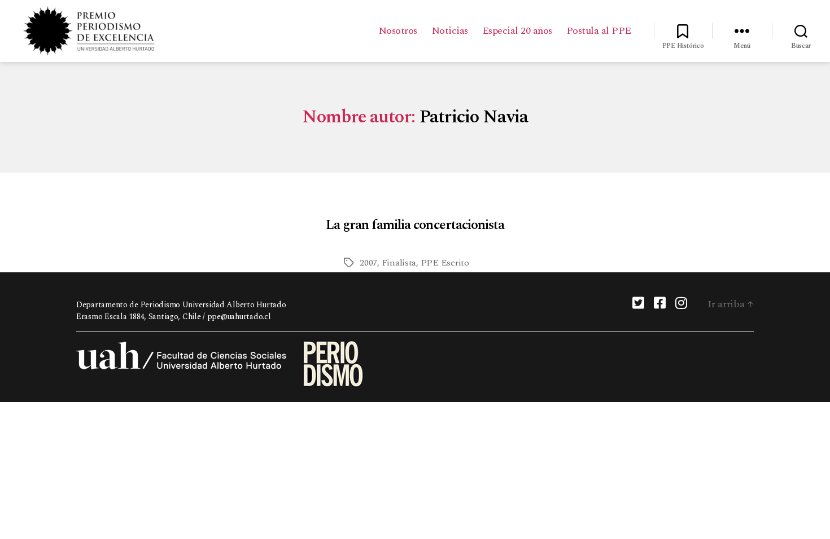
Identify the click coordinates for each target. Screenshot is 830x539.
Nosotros (397, 31)
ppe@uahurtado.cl (239, 316)
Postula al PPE (598, 31)
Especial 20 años (517, 31)
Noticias (449, 31)
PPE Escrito (445, 263)
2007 (368, 263)
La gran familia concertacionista (415, 225)
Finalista (399, 263)
